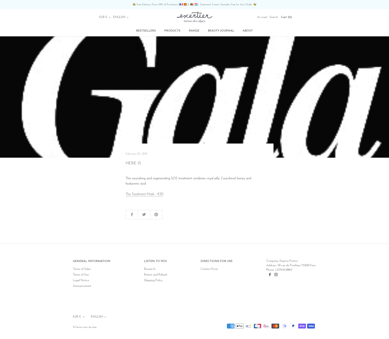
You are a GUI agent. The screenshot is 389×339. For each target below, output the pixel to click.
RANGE (194, 30)
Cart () (286, 17)
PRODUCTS (172, 30)
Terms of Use (81, 274)
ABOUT (248, 30)
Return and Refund (155, 274)
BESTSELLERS (146, 30)
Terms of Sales (82, 269)
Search (273, 17)
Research (149, 269)
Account (262, 17)
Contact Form (209, 269)
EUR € (103, 17)
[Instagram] (276, 274)
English (119, 17)
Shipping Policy (153, 280)
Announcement (82, 286)
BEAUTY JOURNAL (221, 30)
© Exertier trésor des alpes (85, 327)
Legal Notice (81, 280)
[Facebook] (269, 274)
